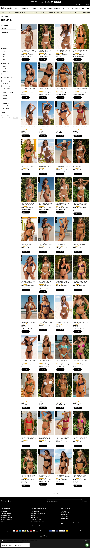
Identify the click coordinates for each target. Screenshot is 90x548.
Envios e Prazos (34, 517)
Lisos (2, 38)
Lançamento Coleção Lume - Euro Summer (11, 12)
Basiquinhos (26, 8)
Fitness (70, 8)
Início (2, 16)
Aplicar (15, 117)
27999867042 (64, 516)
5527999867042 (75, 512)
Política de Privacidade (6, 513)
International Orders (35, 511)
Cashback (33, 515)
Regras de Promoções (36, 525)
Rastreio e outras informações (38, 513)
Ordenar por (5, 25)
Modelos (3, 35)
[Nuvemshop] (84, 540)
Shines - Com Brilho (5, 40)
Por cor (2, 44)
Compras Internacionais (6, 519)
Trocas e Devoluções (36, 519)
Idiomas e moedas (84, 531)
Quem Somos (4, 511)
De (1, 115)
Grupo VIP (3, 521)
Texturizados (4, 42)
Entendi (19, 545)
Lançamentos (7, 8)
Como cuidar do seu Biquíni (37, 521)
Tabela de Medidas (35, 523)
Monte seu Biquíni (54, 8)
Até (8, 115)
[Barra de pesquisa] (77, 8)
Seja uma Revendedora (6, 517)
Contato (3, 523)
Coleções (43, 8)
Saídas (64, 8)
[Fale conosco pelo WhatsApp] (87, 545)
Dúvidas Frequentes (5, 515)
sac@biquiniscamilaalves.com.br (68, 520)
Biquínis (34, 8)
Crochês (16, 8)
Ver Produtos (57, 1)
